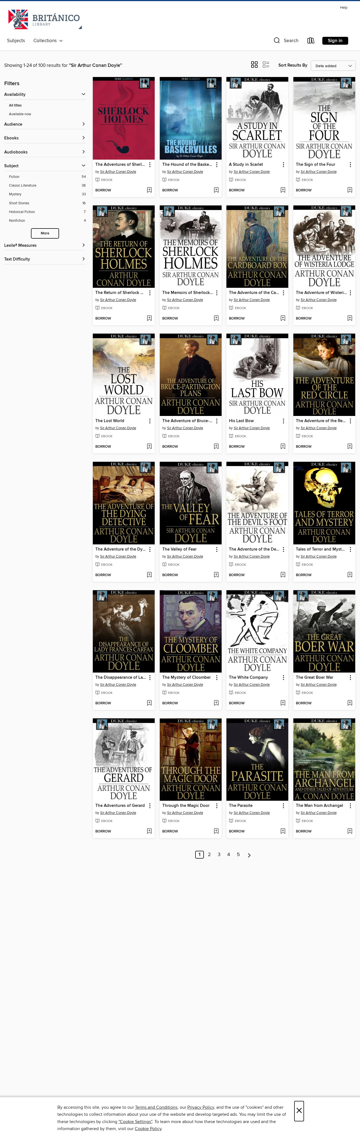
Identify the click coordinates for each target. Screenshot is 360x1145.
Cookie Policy (148, 1129)
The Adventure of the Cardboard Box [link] (254, 292)
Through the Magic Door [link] (186, 805)
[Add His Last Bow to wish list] (282, 447)
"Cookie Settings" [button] (135, 1121)
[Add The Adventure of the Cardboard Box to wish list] (282, 318)
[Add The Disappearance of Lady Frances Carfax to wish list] (149, 703)
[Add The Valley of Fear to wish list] (216, 575)
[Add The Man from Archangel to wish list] (349, 831)
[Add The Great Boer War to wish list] (349, 703)
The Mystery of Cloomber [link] (186, 677)
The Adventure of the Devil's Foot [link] (254, 549)
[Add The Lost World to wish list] (149, 447)
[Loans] (311, 41)
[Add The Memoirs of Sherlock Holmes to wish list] (216, 318)
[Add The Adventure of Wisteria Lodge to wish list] (349, 318)
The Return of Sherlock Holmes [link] (121, 292)
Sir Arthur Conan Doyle (118, 171)
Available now (20, 114)
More (45, 233)
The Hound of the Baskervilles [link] (188, 164)
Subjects (16, 41)
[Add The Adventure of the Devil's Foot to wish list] (282, 575)
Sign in (335, 41)
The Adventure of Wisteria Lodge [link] (321, 292)
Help (343, 8)
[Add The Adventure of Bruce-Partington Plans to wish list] (216, 447)
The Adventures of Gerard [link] (120, 805)
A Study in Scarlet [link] (246, 164)
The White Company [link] (248, 677)
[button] (285, 41)
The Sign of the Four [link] (315, 164)
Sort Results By (292, 65)
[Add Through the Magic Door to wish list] (216, 831)
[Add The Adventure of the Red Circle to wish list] (349, 447)
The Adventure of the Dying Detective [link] (121, 549)
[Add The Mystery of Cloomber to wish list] (216, 703)
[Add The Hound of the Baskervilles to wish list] (216, 190)
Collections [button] (46, 41)
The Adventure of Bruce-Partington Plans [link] (188, 421)
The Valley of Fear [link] (179, 549)
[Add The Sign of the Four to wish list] (349, 190)
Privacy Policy (200, 1107)
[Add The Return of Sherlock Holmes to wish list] (149, 318)
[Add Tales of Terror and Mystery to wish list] (349, 575)
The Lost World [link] (109, 421)
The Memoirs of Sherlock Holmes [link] (188, 292)
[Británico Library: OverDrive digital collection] (45, 19)
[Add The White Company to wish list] (282, 703)
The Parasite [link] (241, 805)
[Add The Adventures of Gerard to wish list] (149, 831)
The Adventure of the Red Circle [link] (321, 421)
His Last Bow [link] (241, 421)
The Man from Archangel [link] (319, 805)
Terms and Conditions (156, 1107)
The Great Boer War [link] (314, 677)
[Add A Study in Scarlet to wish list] (282, 190)
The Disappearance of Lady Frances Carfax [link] (121, 677)
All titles (15, 105)
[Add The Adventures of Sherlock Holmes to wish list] (149, 190)
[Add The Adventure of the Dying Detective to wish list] (149, 575)
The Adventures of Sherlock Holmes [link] (121, 164)
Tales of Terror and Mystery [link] (321, 549)
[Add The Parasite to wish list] (282, 831)
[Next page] (249, 854)
